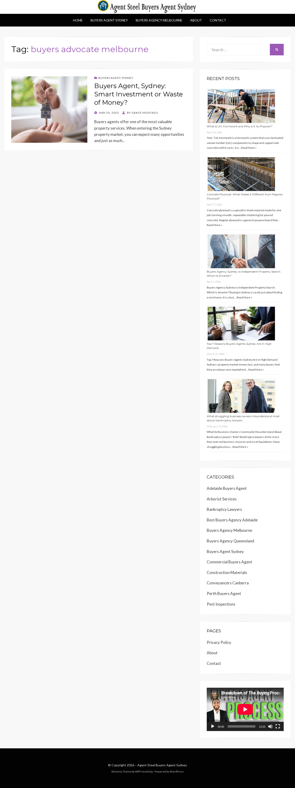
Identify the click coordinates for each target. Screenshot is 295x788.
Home (78, 20)
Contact (218, 20)
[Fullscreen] (277, 726)
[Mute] (270, 726)
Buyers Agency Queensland (230, 540)
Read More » (249, 147)
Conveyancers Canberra (228, 582)
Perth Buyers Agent (224, 593)
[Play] (212, 726)
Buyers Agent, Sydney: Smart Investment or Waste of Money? (138, 94)
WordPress (177, 771)
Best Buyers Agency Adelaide (232, 519)
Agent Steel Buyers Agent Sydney (162, 765)
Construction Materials (227, 572)
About (196, 20)
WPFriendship (144, 771)
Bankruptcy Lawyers (224, 509)
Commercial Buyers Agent (229, 561)
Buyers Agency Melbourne (159, 20)
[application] (245, 709)
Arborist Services (222, 499)
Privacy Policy (219, 642)
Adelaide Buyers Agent (227, 488)
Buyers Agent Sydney (109, 20)
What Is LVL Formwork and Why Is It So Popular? (239, 126)
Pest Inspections (221, 604)
